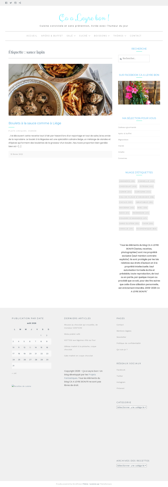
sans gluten (129, 223)
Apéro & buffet (52, 36)
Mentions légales (124, 331)
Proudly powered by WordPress (68, 484)
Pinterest (120, 388)
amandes (127, 181)
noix (124, 213)
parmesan (141, 213)
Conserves (122, 158)
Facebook (121, 370)
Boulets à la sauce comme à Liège (35, 123)
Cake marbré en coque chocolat (78, 356)
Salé (70, 36)
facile (126, 202)
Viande (32, 131)
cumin (125, 192)
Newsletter (121, 337)
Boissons (100, 36)
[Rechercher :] (134, 58)
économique (147, 229)
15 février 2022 (16, 154)
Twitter (120, 376)
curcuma (143, 192)
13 (30, 347)
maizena (126, 208)
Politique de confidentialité (129, 343)
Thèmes (118, 36)
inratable (144, 202)
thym (147, 223)
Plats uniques (18, 131)
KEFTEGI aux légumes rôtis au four (80, 340)
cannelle (146, 181)
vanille (126, 229)
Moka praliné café (72, 334)
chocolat (128, 186)
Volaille (121, 152)
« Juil (14, 373)
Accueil (32, 36)
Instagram (121, 382)
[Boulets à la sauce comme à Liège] (60, 115)
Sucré (83, 36)
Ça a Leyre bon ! (84, 18)
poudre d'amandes (133, 218)
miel (143, 208)
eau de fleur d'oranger (136, 197)
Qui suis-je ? (122, 349)
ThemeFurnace (106, 484)
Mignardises (123, 140)
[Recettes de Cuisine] (21, 386)
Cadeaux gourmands (127, 127)
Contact (135, 36)
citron (146, 186)
